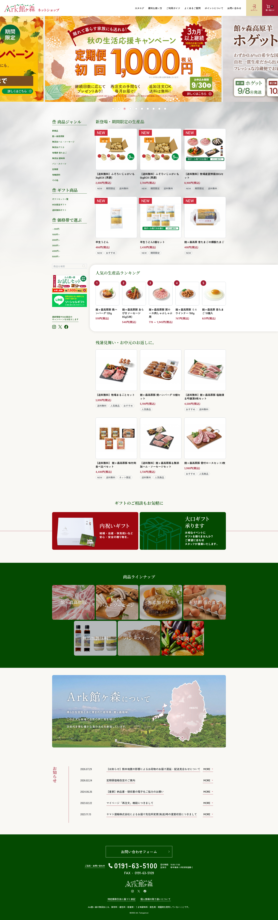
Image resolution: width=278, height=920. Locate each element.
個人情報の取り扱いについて (155, 899)
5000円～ (56, 256)
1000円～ (56, 234)
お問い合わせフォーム (139, 851)
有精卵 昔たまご (59, 152)
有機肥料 (56, 174)
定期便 (55, 169)
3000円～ (56, 245)
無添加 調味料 (58, 158)
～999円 (55, 228)
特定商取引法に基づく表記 (121, 899)
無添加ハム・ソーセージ (63, 141)
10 (165, 109)
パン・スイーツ (59, 163)
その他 (55, 180)
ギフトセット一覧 (60, 199)
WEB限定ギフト (59, 204)
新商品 (55, 130)
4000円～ (56, 250)
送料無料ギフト (59, 210)
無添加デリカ (58, 147)
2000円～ (56, 239)
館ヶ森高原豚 (58, 136)
